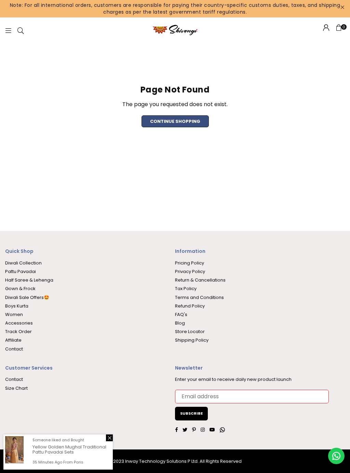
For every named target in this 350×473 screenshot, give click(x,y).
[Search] (20, 30)
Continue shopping (175, 121)
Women (14, 314)
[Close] (109, 437)
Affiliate (13, 340)
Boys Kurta (16, 306)
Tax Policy (186, 288)
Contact (14, 349)
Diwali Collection (23, 263)
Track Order (18, 331)
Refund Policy (190, 306)
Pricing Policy (189, 263)
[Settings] (326, 30)
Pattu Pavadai (20, 271)
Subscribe (191, 413)
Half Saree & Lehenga (29, 280)
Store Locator (190, 331)
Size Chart (16, 388)
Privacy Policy (190, 271)
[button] (339, 30)
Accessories (19, 323)
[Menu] (8, 30)
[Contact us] (336, 456)
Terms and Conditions (199, 297)
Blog (180, 323)
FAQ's (181, 314)
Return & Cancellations (200, 280)
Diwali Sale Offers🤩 (27, 297)
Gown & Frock (20, 288)
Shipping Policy (191, 340)
